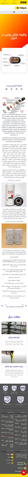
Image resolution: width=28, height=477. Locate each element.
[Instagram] (25, 2)
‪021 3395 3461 (14, 3)
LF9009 (12, 267)
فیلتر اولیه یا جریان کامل (14, 180)
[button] (14, 12)
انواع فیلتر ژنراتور (14, 337)
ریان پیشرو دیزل (9, 436)
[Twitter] (23, 2)
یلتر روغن (11, 274)
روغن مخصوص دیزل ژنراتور (14, 366)
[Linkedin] (21, 2)
